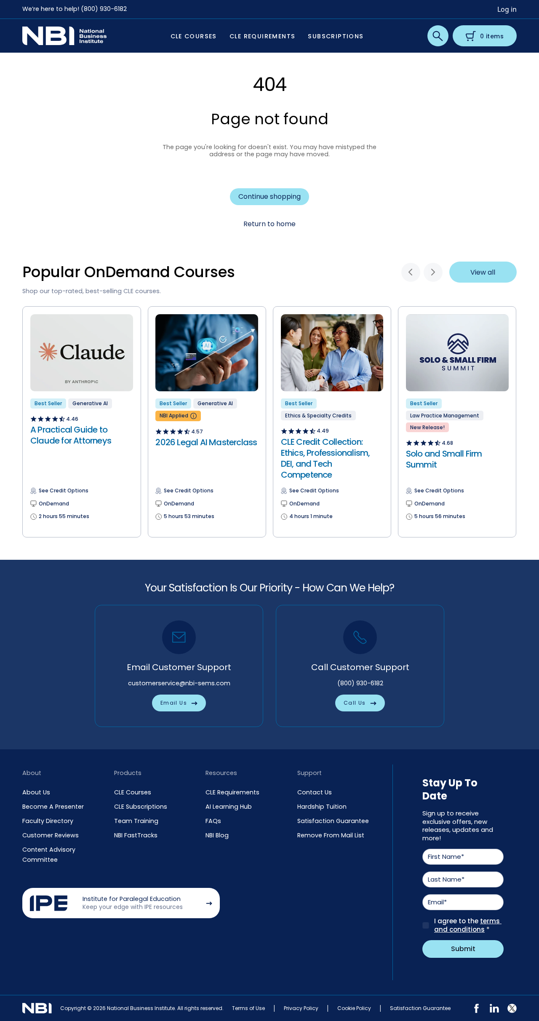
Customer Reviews (50, 835)
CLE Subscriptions (140, 806)
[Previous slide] (410, 272)
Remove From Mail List (330, 835)
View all (482, 272)
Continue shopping (269, 196)
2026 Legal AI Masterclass (206, 442)
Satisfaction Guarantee (333, 821)
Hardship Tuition (322, 806)
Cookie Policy (354, 1008)
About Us (36, 792)
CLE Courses (132, 792)
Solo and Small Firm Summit (444, 459)
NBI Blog (217, 835)
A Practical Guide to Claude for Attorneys (70, 435)
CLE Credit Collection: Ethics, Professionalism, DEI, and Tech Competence (325, 458)
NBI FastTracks (135, 835)
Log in (507, 9)
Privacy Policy (301, 1008)
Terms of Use (248, 1008)
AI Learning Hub (228, 806)
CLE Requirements (232, 792)
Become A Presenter (53, 806)
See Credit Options (63, 490)
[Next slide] (433, 272)
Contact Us (314, 792)
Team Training (136, 821)
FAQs (213, 821)
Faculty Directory (47, 821)
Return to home (269, 224)
